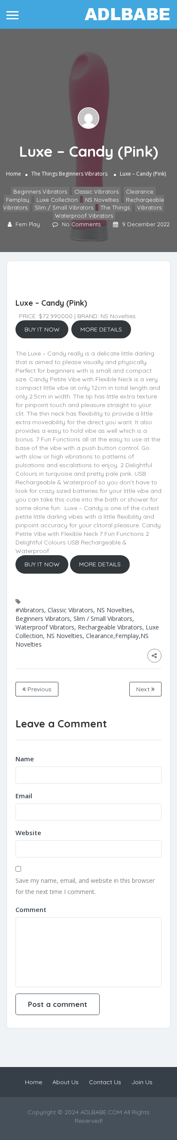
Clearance (139, 191)
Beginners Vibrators (83, 173)
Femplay (17, 199)
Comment (30, 909)
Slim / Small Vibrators (64, 207)
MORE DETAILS (101, 329)
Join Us (142, 1082)
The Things (44, 173)
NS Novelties (102, 199)
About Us (65, 1082)
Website (28, 832)
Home (13, 173)
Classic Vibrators (96, 191)
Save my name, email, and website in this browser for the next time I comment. (85, 886)
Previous (39, 689)
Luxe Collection (57, 199)
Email (23, 795)
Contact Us (105, 1082)
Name (24, 758)
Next (143, 689)
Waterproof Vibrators (84, 215)
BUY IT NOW (42, 329)
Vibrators (149, 207)
